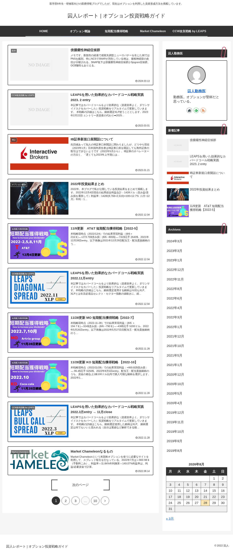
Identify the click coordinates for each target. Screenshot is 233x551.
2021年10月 (175, 346)
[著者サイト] (189, 110)
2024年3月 (174, 241)
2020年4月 (174, 403)
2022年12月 (175, 270)
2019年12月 (175, 412)
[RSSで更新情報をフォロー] (203, 110)
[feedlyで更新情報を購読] (196, 110)
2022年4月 (174, 308)
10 (95, 501)
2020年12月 (175, 374)
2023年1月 (174, 260)
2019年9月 (174, 441)
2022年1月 (174, 327)
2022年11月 (175, 279)
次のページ (80, 485)
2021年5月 (174, 355)
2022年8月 (174, 289)
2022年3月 (174, 317)
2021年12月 (175, 336)
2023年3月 (174, 251)
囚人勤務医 (196, 91)
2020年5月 (174, 393)
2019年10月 (175, 431)
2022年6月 (174, 298)
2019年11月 (175, 422)
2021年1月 (174, 365)
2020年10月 (175, 384)
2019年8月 (174, 451)
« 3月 (170, 518)
